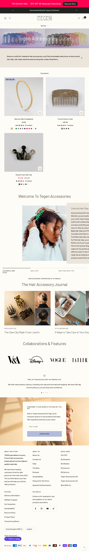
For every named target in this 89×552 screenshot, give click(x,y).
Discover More (70, 4)
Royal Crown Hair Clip (24, 175)
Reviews (36, 472)
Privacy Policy (9, 517)
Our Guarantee (9, 504)
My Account (65, 468)
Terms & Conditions (11, 521)
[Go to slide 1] (41, 392)
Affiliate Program (10, 500)
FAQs (34, 464)
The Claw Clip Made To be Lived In (22, 332)
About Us (36, 455)
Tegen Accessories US (69, 481)
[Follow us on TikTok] (53, 509)
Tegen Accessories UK (69, 476)
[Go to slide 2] (43, 392)
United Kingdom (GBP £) (14, 529)
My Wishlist (65, 464)
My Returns (65, 472)
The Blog (36, 468)
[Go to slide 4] (47, 392)
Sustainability (38, 476)
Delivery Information (12, 495)
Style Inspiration (61, 328)
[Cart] (83, 18)
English (29, 529)
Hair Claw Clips (10, 328)
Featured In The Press (41, 481)
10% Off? (64, 455)
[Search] (10, 18)
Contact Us (37, 459)
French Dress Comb (65, 119)
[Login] (79, 18)
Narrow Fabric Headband (23, 119)
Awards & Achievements (42, 485)
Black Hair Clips (77, 231)
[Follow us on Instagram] (41, 509)
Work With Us (66, 485)
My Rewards (65, 459)
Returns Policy (9, 513)
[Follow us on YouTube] (47, 509)
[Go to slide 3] (45, 392)
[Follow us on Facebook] (36, 509)
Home (6, 32)
